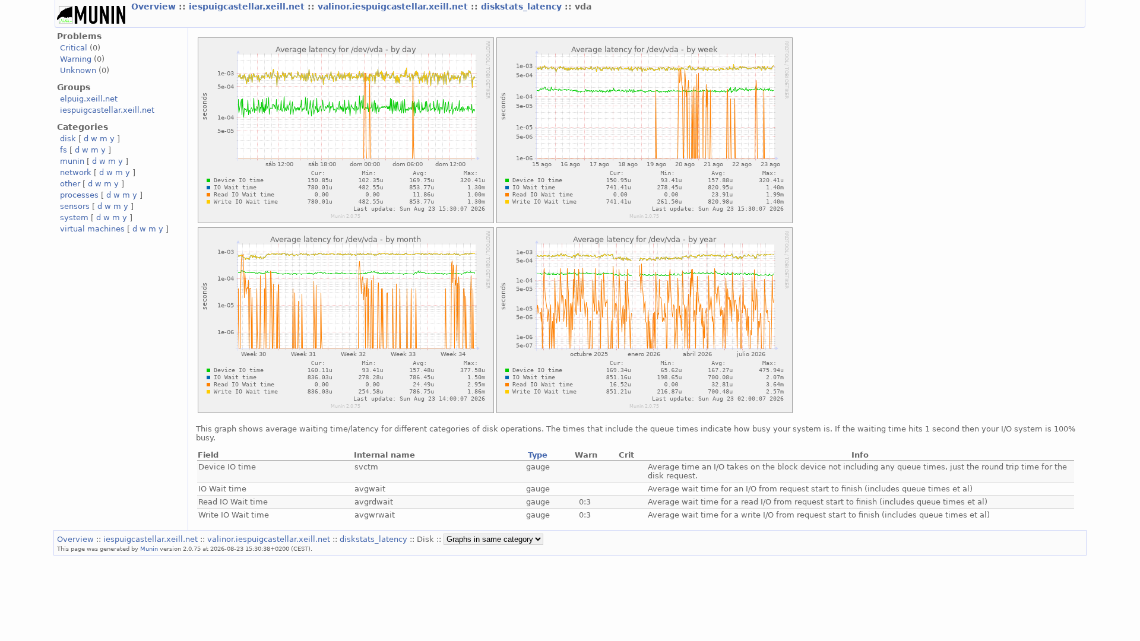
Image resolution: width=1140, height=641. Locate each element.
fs (63, 149)
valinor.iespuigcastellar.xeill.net (394, 6)
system (74, 217)
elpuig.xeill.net (89, 98)
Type (537, 454)
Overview (155, 6)
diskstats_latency (523, 6)
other (70, 183)
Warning (75, 59)
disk (68, 138)
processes (79, 195)
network (75, 172)
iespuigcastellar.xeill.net (248, 6)
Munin (149, 548)
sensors (75, 206)
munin (72, 161)
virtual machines (92, 228)
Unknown (78, 70)
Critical (73, 47)
